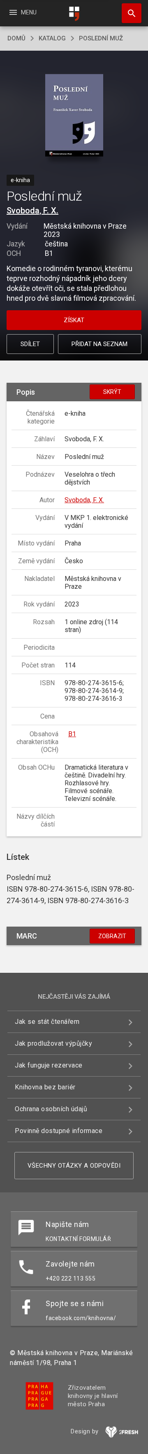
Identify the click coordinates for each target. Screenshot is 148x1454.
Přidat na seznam (99, 344)
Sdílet (30, 344)
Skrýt (112, 392)
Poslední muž (101, 38)
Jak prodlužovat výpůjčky (53, 1043)
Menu (22, 12)
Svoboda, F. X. (32, 210)
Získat (74, 320)
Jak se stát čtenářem (47, 1022)
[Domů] (74, 14)
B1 (72, 734)
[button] (74, 116)
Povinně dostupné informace (58, 1131)
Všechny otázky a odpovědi (74, 1165)
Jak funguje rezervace (49, 1065)
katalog (52, 38)
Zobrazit (112, 936)
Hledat (129, 13)
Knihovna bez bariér (45, 1087)
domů (16, 38)
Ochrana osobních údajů (51, 1109)
